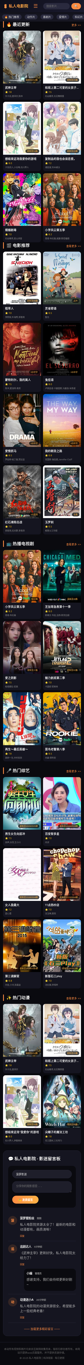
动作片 (31, 16)
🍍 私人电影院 (15, 6)
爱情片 (63, 16)
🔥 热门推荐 (11, 16)
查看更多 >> (73, 246)
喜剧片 (47, 16)
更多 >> (76, 25)
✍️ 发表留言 (25, 1199)
